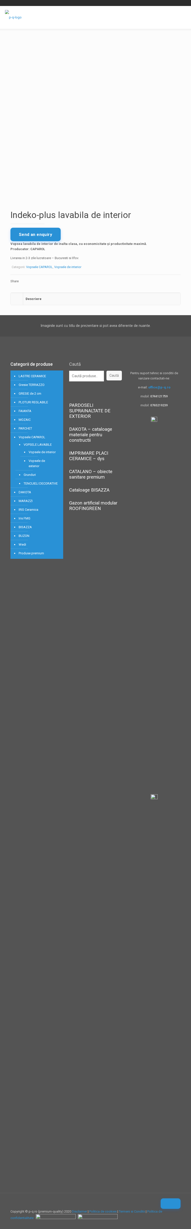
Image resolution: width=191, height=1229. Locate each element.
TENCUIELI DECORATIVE (41, 483)
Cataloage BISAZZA (89, 490)
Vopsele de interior (67, 267)
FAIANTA (25, 411)
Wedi (22, 544)
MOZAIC (25, 420)
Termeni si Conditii (132, 1211)
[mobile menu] (183, 17)
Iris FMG (24, 518)
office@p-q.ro (159, 387)
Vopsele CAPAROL (39, 267)
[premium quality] (13, 17)
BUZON (24, 536)
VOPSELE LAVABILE (38, 444)
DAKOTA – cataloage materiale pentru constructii (90, 435)
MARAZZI (26, 501)
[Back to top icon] (171, 1203)
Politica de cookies (103, 1211)
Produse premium (31, 553)
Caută (75, 364)
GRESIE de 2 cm (30, 393)
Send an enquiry (35, 234)
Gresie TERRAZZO (32, 385)
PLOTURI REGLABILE (33, 402)
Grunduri (30, 475)
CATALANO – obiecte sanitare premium (90, 474)
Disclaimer (79, 1211)
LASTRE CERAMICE (32, 376)
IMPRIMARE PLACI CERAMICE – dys (88, 455)
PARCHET (25, 428)
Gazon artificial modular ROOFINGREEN (93, 505)
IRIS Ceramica (28, 509)
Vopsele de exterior (37, 463)
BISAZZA (25, 527)
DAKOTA (25, 492)
